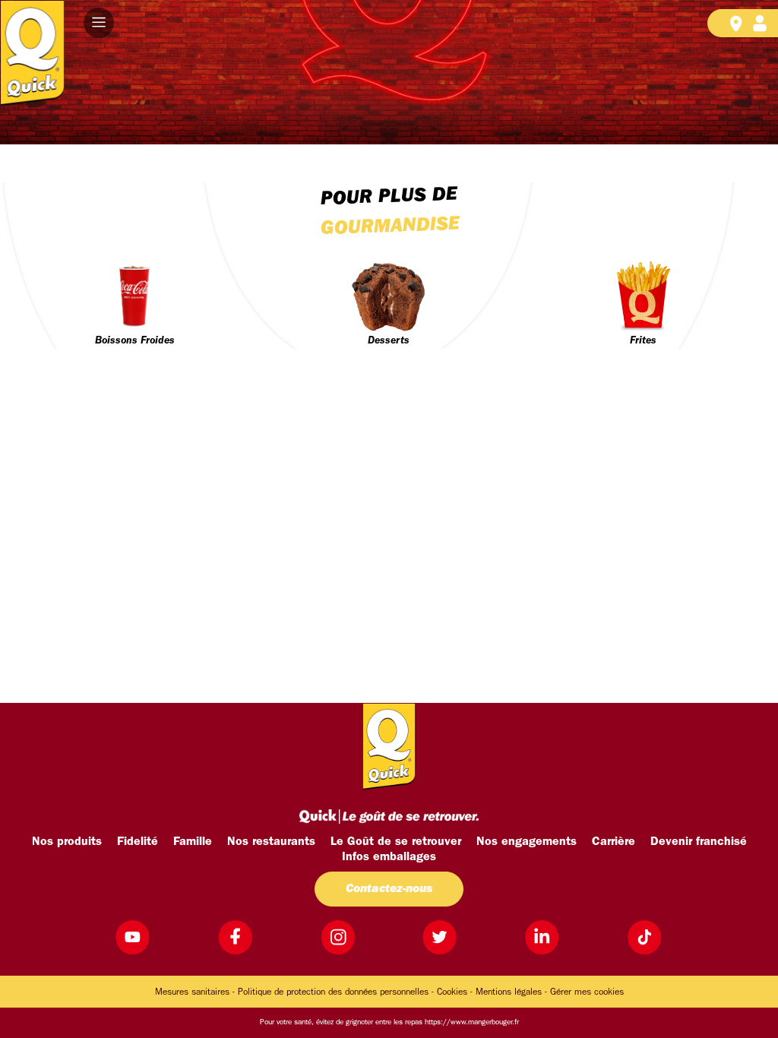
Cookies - (455, 992)
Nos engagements (526, 842)
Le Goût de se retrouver (395, 842)
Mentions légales (509, 992)
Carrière (613, 842)
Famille (192, 842)
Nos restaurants (271, 842)
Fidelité (137, 842)
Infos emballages (389, 857)
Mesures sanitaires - (195, 992)
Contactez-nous (389, 889)
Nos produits (67, 842)
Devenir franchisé (698, 842)
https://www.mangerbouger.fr (472, 1022)
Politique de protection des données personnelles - (336, 992)
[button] (99, 23)
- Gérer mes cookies (584, 992)
